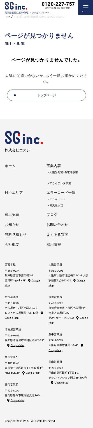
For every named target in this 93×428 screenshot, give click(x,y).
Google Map (12, 318)
